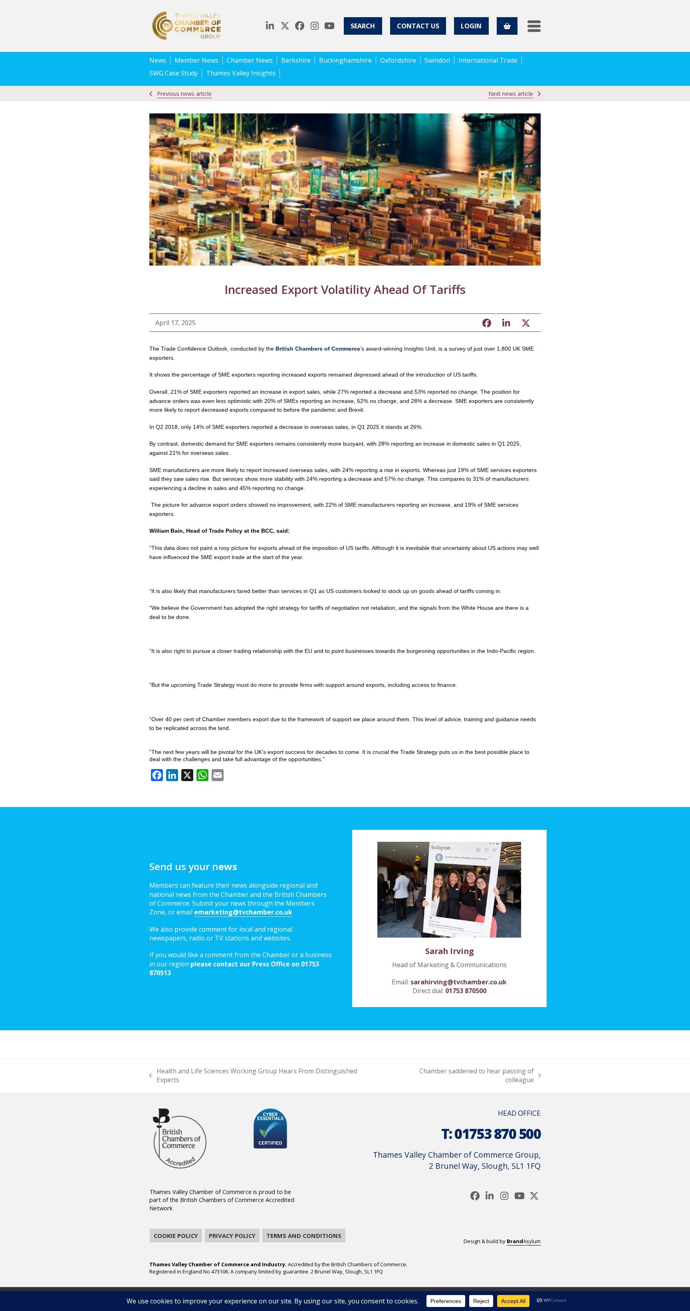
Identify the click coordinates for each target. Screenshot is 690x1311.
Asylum (524, 1241)
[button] (534, 26)
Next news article (510, 93)
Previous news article (184, 93)
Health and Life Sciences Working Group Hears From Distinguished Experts (253, 1076)
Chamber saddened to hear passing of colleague (461, 1076)
